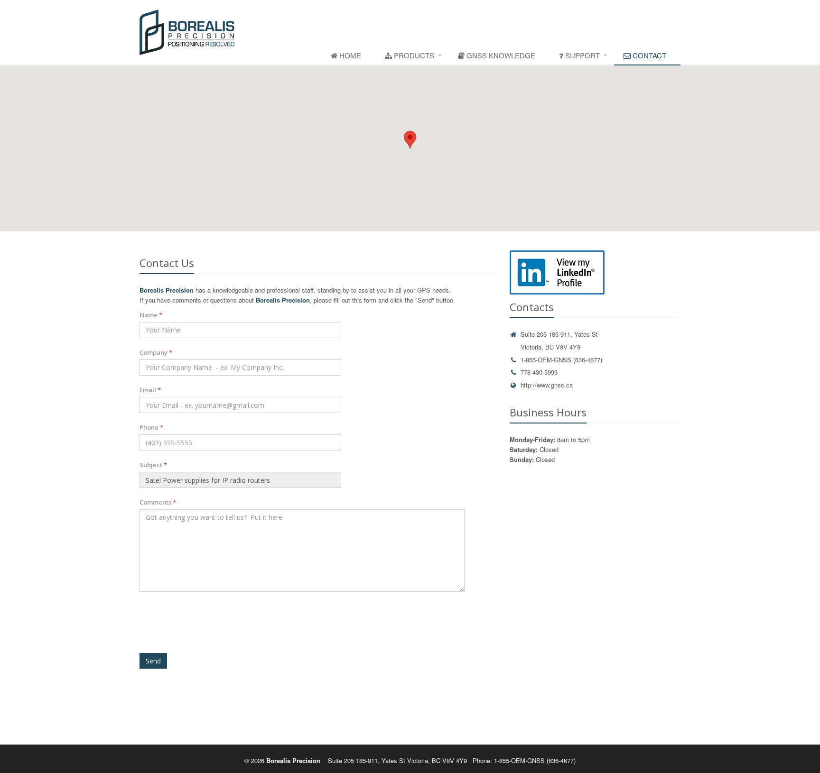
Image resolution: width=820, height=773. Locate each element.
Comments (158, 502)
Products (413, 55)
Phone (151, 427)
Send (153, 660)
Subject (153, 464)
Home (349, 55)
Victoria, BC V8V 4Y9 (550, 346)
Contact (648, 55)
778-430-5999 (539, 372)
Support (581, 55)
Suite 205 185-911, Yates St (559, 334)
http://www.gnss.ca (547, 384)
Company (156, 352)
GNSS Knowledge (500, 55)
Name (151, 315)
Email (150, 390)
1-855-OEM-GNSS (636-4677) (561, 359)
